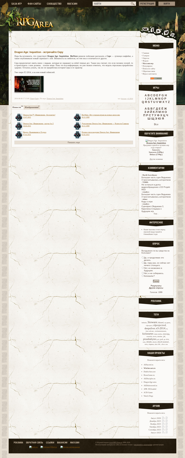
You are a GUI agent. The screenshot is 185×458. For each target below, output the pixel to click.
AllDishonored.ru (150, 385)
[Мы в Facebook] (153, 32)
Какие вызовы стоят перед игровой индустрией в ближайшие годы (154, 231)
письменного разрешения (143, 445)
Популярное (147, 66)
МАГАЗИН (72, 3)
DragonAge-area (150, 382)
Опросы (146, 58)
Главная (146, 53)
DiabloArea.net (150, 372)
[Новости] (163, 418)
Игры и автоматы (150, 74)
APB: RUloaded (150, 389)
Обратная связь (149, 71)
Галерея (146, 56)
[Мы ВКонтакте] (145, 32)
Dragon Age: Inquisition (55, 99)
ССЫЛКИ (50, 442)
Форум (145, 61)
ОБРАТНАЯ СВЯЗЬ (34, 442)
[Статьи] (166, 418)
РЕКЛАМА (18, 442)
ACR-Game (148, 392)
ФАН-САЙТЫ (34, 3)
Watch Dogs (148, 396)
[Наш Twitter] (165, 32)
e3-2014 (130, 98)
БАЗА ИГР (17, 3)
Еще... (156, 214)
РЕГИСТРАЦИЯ (147, 3)
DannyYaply (34, 99)
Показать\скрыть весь (156, 360)
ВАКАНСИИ (62, 442)
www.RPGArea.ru (115, 443)
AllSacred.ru (148, 365)
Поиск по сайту (149, 69)
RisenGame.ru (149, 375)
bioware (123, 98)
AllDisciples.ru (149, 378)
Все (156, 124)
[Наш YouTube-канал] (159, 32)
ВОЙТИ (167, 3)
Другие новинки (156, 159)
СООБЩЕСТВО (54, 3)
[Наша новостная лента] (172, 32)
